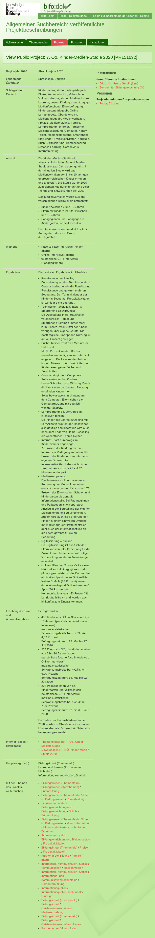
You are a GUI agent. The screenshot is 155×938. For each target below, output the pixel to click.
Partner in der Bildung (55, 855)
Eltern (45, 859)
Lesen (77, 924)
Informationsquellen (54, 888)
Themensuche (38, 42)
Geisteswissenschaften (56, 908)
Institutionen (97, 42)
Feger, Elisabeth (109, 103)
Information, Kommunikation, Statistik (65, 863)
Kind (74, 928)
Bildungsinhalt (50, 904)
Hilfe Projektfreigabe (74, 15)
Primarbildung (50, 791)
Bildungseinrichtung (53, 811)
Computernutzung (52, 883)
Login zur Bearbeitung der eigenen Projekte (121, 15)
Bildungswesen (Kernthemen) (60, 787)
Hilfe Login (47, 15)
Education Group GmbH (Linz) (118, 83)
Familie (76, 855)
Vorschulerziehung (78, 823)
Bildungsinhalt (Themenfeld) (59, 847)
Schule (73, 811)
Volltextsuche (14, 42)
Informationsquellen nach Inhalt (61, 892)
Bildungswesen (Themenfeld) (60, 782)
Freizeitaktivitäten (54, 843)
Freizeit (84, 847)
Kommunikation (51, 867)
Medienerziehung (52, 912)
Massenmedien (73, 867)
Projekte (59, 42)
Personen (77, 42)
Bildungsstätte (81, 839)
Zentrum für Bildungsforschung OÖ (121, 87)
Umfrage (46, 896)
